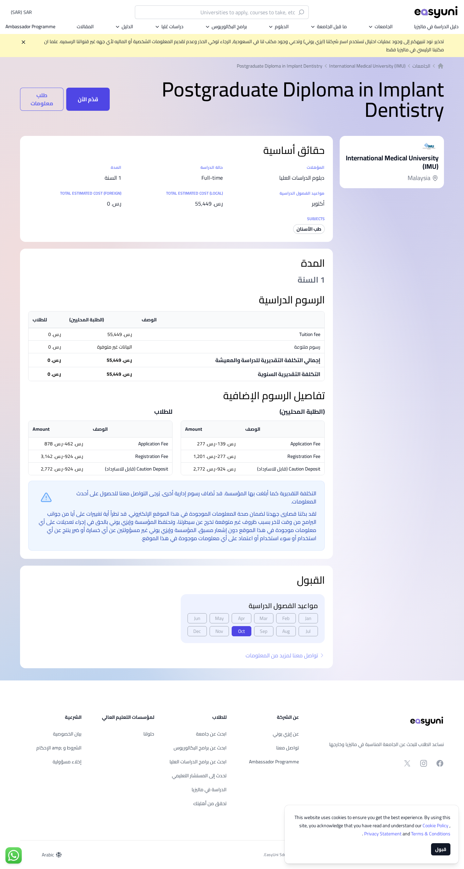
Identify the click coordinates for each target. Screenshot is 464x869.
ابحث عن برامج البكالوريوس (200, 747)
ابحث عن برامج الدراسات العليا (198, 761)
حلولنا (148, 733)
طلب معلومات (42, 99)
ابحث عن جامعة (211, 733)
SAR (21, 12)
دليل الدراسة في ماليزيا (436, 26)
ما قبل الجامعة (332, 26)
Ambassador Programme (30, 26)
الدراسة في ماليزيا (209, 789)
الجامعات (384, 26)
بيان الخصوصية (67, 733)
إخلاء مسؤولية (67, 761)
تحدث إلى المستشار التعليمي (199, 775)
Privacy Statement (383, 833)
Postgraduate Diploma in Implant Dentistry (279, 66)
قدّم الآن (88, 99)
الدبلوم (282, 26)
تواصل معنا (287, 747)
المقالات (85, 26)
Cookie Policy (436, 825)
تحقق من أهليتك (210, 803)
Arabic (48, 854)
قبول (440, 849)
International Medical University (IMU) (367, 66)
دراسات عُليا (172, 26)
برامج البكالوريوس (229, 26)
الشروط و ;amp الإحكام (59, 747)
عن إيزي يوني (286, 733)
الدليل (127, 26)
